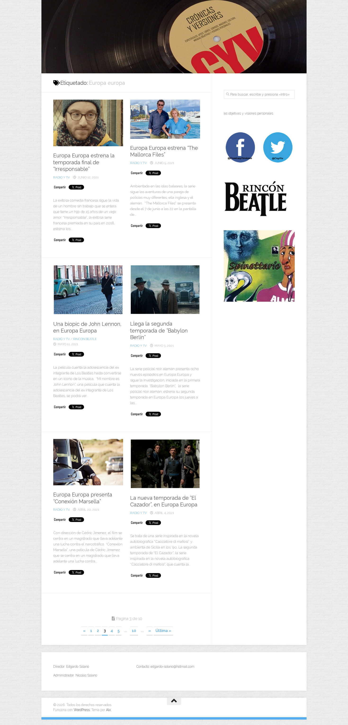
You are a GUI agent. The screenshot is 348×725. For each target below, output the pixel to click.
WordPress (82, 710)
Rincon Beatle (85, 339)
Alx (108, 710)
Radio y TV (61, 177)
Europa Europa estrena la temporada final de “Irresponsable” (84, 162)
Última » (163, 630)
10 (134, 630)
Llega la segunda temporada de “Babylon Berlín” (159, 330)
